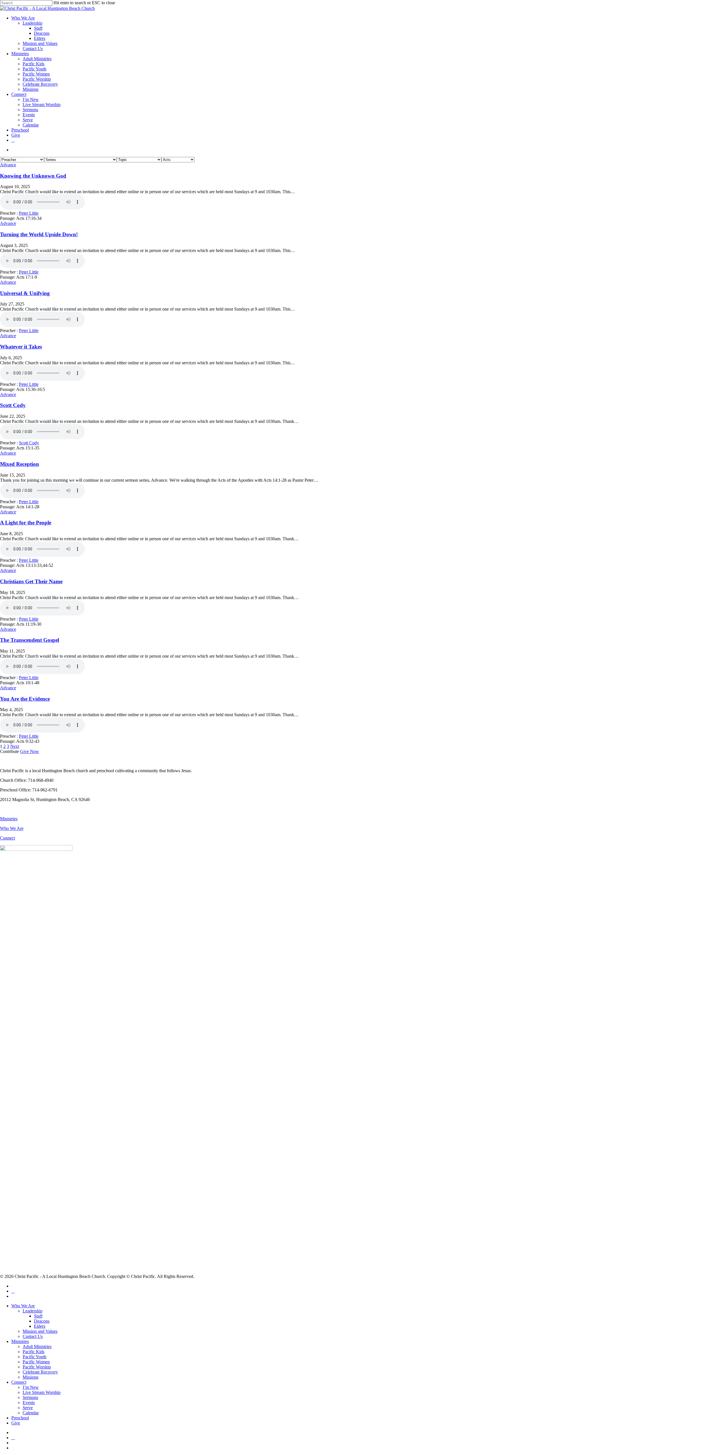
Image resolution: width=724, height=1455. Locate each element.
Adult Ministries (37, 1346)
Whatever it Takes (21, 347)
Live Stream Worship (42, 1392)
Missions (30, 1377)
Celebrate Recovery (40, 1372)
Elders (39, 1326)
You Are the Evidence (25, 699)
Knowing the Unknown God (33, 176)
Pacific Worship (37, 1366)
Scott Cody (13, 405)
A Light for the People (25, 523)
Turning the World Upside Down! (39, 234)
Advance (8, 164)
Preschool (20, 1417)
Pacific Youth (34, 1356)
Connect (7, 838)
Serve (28, 1407)
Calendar (31, 1412)
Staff (38, 1316)
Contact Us (33, 1336)
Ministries (9, 818)
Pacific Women (36, 1361)
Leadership (32, 1310)
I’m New (31, 1387)
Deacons (41, 1321)
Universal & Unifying (25, 293)
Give (15, 1422)
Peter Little (28, 213)
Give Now (29, 751)
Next (14, 746)
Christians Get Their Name (31, 581)
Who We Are (11, 828)
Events (29, 1402)
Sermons (30, 1397)
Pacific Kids (33, 1351)
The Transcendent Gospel (29, 640)
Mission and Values (40, 1331)
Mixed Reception (19, 464)
